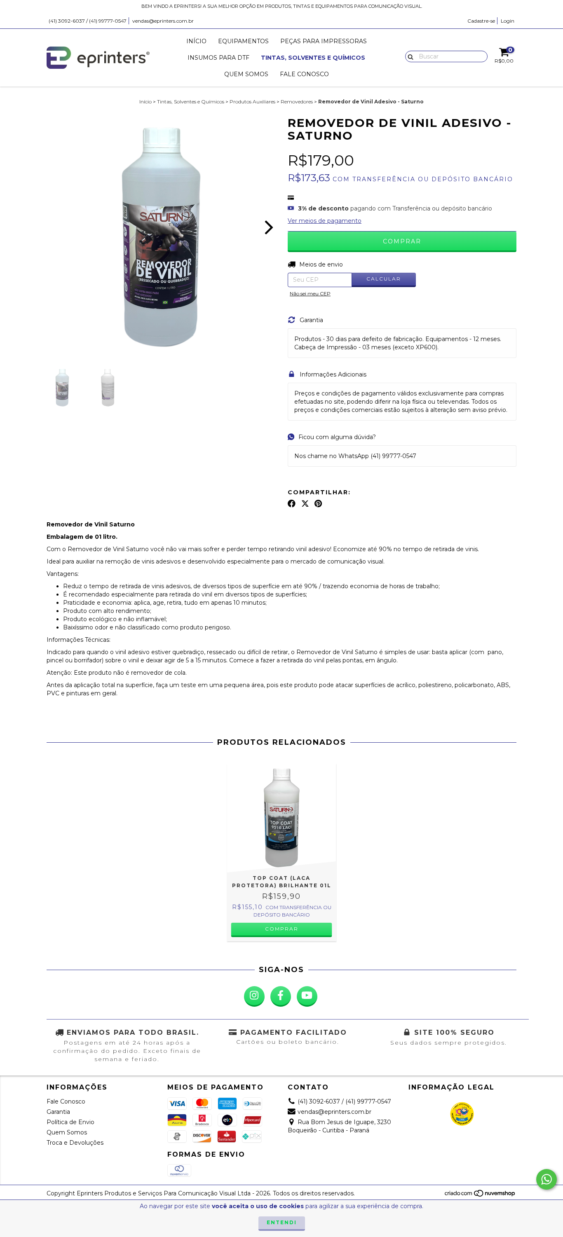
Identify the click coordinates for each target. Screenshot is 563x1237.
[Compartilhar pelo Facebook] (292, 504)
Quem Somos (246, 74)
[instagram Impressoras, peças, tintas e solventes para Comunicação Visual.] (254, 996)
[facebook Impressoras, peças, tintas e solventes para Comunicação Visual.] (280, 996)
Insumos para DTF (218, 57)
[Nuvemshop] (480, 1196)
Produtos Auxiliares (252, 101)
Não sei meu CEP (310, 293)
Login (507, 21)
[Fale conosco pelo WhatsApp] (546, 1179)
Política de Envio (70, 1122)
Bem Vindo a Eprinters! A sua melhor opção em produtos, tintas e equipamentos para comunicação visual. (281, 6)
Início (196, 41)
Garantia (58, 1111)
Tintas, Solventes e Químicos (313, 57)
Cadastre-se (481, 21)
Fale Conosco (304, 74)
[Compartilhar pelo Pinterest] (318, 504)
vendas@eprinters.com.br (163, 21)
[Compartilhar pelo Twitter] (305, 504)
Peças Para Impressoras (323, 41)
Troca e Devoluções (75, 1142)
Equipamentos (243, 41)
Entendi (282, 1222)
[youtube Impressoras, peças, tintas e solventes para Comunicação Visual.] (307, 996)
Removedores (297, 101)
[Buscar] (408, 56)
